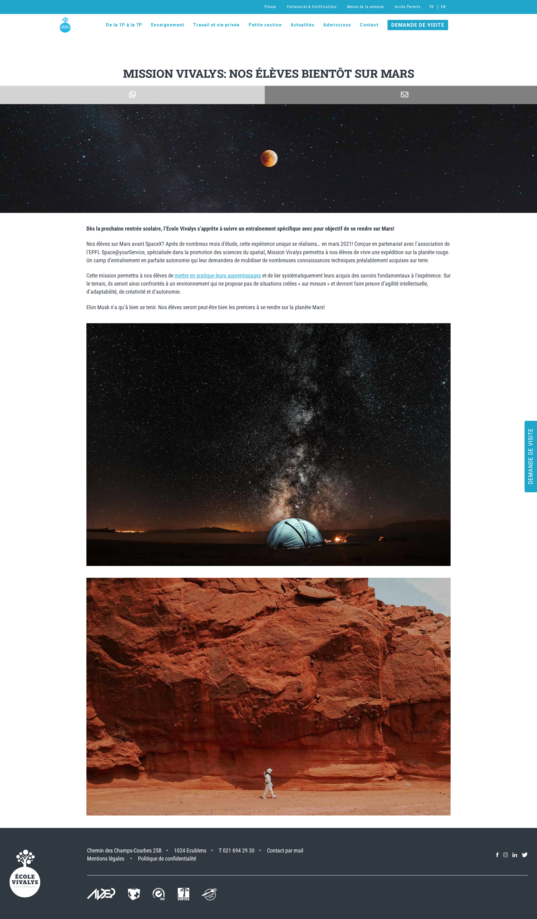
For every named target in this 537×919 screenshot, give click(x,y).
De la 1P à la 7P (124, 24)
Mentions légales (105, 858)
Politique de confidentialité (167, 858)
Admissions (337, 24)
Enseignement (167, 24)
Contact (369, 24)
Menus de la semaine (365, 7)
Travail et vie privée (216, 24)
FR (431, 7)
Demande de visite (418, 25)
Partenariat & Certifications (312, 7)
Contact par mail (285, 850)
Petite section (265, 24)
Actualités (302, 24)
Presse (270, 7)
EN (443, 7)
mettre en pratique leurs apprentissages (218, 275)
